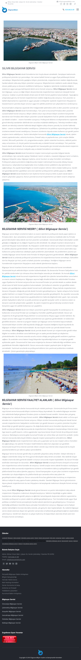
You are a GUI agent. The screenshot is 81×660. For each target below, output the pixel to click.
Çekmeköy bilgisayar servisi (53, 541)
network (20, 543)
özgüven (75, 541)
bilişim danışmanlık (44, 538)
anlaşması (58, 538)
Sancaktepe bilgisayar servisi (10, 543)
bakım (63, 538)
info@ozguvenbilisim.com (16, 560)
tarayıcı (71, 541)
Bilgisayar (10, 538)
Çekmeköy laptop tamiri (27, 538)
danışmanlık (65, 541)
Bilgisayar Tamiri (21, 541)
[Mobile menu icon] (77, 9)
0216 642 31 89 (69, 9)
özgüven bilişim (8, 541)
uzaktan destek (70, 538)
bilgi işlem (52, 538)
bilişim (36, 538)
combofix (4, 538)
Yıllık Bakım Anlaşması (37, 541)
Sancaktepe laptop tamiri (30, 543)
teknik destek (17, 538)
